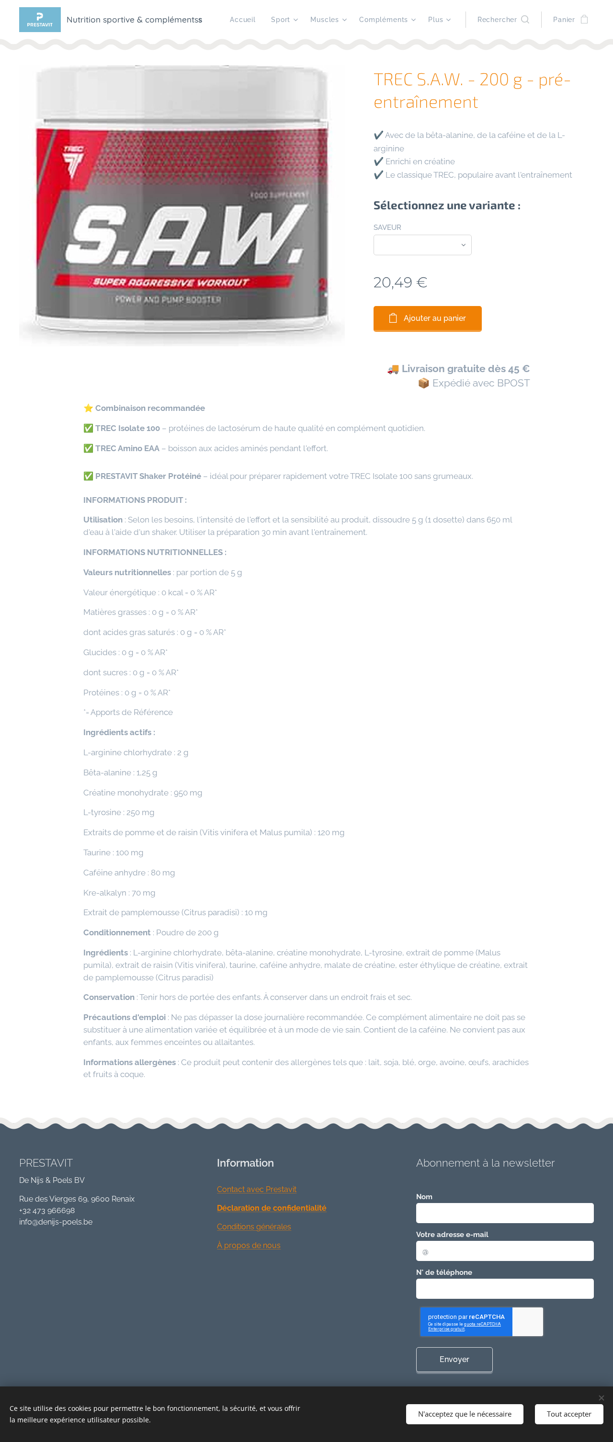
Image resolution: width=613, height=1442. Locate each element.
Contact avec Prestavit (256, 1189)
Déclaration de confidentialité (272, 1208)
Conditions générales (254, 1226)
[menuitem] (245, 20)
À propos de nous (249, 1245)
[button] (503, 20)
